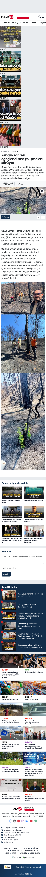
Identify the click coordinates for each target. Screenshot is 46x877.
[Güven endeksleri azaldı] (11, 688)
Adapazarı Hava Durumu (13, 830)
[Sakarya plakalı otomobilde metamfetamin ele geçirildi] (11, 785)
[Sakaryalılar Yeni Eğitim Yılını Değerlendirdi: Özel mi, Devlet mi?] (12, 531)
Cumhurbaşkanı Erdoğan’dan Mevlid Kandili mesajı (34, 798)
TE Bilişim (28, 874)
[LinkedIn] (27, 821)
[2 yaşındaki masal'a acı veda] (34, 492)
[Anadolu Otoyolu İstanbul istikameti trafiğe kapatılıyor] (11, 733)
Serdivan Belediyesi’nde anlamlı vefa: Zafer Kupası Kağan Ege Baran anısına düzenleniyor (34, 772)
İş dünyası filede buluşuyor (34, 672)
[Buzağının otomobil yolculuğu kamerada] (34, 709)
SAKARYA (24, 23)
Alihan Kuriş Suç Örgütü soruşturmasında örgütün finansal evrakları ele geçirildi (10, 674)
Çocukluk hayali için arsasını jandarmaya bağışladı (11, 520)
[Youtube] (31, 821)
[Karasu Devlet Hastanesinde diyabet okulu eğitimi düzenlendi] (34, 531)
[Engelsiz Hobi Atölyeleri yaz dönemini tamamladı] (11, 758)
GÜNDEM (6, 23)
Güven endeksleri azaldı (10, 699)
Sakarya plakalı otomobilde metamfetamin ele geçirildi (11, 797)
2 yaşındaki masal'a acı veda (33, 500)
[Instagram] (23, 821)
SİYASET (34, 23)
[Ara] (40, 17)
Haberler (5, 151)
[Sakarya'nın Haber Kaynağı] (15, 17)
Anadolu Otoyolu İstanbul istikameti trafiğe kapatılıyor (10, 746)
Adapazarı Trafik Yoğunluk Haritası (16, 833)
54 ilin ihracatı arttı (31, 699)
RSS (8, 867)
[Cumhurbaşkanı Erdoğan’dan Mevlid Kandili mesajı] (34, 785)
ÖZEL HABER (35, 853)
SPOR (27, 670)
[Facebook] (11, 821)
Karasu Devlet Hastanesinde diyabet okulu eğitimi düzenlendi (33, 540)
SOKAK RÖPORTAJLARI (31, 851)
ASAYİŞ (15, 23)
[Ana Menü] (43, 17)
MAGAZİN (23, 853)
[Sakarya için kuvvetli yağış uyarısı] (12, 492)
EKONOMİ (5, 697)
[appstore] (17, 858)
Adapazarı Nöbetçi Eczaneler (14, 828)
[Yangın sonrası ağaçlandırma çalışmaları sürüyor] (23, 200)
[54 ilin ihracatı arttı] (34, 688)
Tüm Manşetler (9, 837)
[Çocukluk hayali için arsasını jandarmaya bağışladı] (12, 512)
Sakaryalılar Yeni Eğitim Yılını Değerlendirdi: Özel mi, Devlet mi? (12, 540)
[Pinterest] (19, 821)
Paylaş (6, 217)
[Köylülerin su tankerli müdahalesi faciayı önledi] (11, 709)
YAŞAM (43, 23)
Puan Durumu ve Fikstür (12, 835)
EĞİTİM (6, 853)
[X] (15, 821)
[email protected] (24, 816)
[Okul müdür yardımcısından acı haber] (34, 512)
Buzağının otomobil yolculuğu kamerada (32, 722)
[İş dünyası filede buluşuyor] (34, 661)
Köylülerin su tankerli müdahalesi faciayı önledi (10, 722)
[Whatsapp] (35, 821)
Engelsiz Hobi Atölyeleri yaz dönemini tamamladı (10, 770)
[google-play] (28, 858)
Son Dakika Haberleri (11, 840)
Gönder (6, 574)
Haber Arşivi (8, 842)
